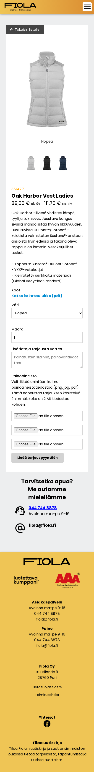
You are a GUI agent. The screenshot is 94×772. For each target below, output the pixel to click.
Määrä (17, 329)
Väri (15, 305)
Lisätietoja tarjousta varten (36, 349)
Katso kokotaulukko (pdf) (36, 295)
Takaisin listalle (27, 29)
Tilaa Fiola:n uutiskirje (27, 748)
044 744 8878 (43, 508)
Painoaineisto (24, 376)
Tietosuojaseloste (47, 687)
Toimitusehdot (47, 695)
